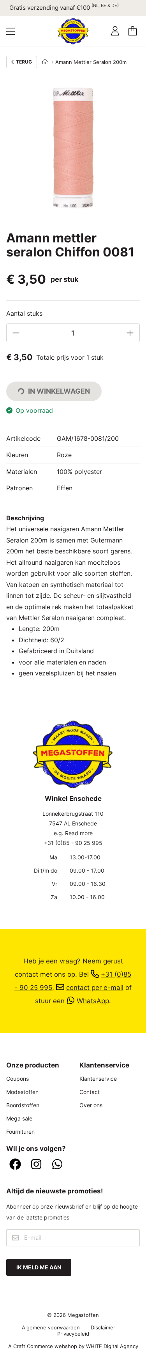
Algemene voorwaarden (51, 1327)
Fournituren (20, 1131)
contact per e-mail (94, 987)
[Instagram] (36, 1164)
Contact (89, 1092)
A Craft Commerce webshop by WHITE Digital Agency (73, 1346)
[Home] (45, 62)
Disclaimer (103, 1327)
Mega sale (19, 1118)
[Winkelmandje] (132, 31)
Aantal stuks (24, 313)
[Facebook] (15, 1164)
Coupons (17, 1078)
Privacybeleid (73, 1334)
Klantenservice (98, 1078)
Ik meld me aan (38, 1267)
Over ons (90, 1105)
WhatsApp (93, 1001)
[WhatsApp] (57, 1164)
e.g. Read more (73, 833)
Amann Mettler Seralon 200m (91, 62)
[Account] (115, 31)
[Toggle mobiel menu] (10, 31)
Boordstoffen (22, 1105)
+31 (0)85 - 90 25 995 (73, 842)
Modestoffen (22, 1092)
